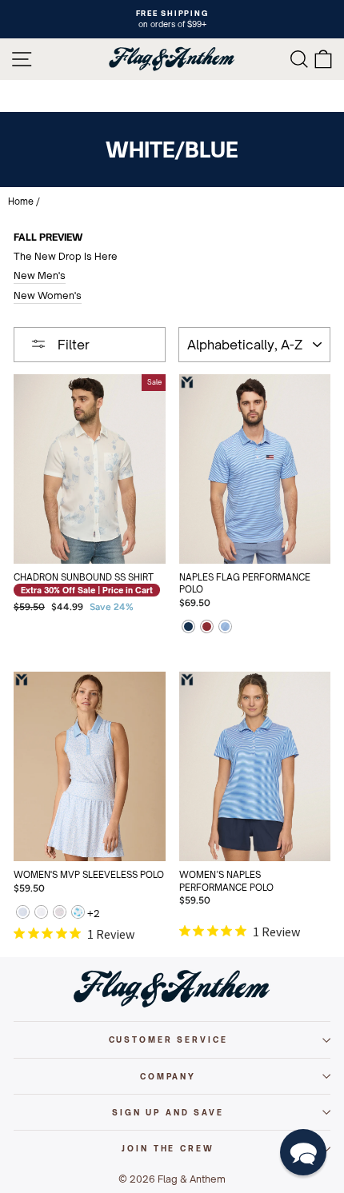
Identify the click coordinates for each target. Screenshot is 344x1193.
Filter (72, 345)
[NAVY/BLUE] (188, 628)
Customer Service (168, 1039)
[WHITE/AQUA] (78, 913)
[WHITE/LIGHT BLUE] (41, 913)
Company (168, 1076)
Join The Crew (168, 1148)
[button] (303, 1152)
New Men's (40, 275)
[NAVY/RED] (207, 628)
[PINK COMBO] (59, 913)
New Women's (48, 295)
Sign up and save (168, 1112)
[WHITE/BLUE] (225, 628)
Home (21, 201)
